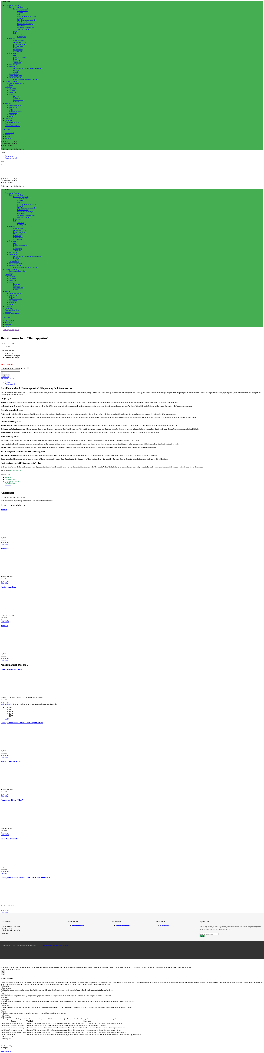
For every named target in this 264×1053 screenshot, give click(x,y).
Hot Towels (17, 48)
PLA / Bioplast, (10, 483)
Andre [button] (3, 1009)
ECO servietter (18, 46)
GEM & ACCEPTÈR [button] (8, 1037)
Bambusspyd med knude (11, 669)
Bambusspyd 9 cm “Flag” (12, 800)
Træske (4, 510)
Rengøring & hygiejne (12, 122)
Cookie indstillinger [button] (7, 969)
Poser (11, 94)
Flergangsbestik (14, 64)
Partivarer (8, 124)
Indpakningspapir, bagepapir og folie (25, 79)
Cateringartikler (14, 74)
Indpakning (12, 92)
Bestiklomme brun (15, 470)
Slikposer (16, 102)
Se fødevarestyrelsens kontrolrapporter (55, 945)
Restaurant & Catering (12, 5)
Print (2, 378)
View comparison (6, 1051)
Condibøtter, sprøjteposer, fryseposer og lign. (27, 68)
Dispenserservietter (19, 44)
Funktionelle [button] (5, 986)
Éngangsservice (14, 53)
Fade (14, 33)
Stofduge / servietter (15, 111)
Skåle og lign (17, 61)
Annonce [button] (4, 1003)
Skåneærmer (13, 113)
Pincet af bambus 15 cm (11, 761)
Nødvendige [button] (5, 1015)
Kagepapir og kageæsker (17, 83)
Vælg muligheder (6, 704)
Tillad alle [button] (17, 969)
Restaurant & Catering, (12, 481)
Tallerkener (17, 63)
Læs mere (4, 873)
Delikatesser (17, 31)
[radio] (136, 708)
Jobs (73, 925)
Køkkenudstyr (13, 66)
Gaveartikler (9, 118)
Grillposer (16, 98)
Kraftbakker (21, 18)
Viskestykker (13, 107)
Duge (15, 59)
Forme (11, 85)
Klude (11, 116)
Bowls (19, 14)
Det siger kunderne (78, 925)
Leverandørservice (122, 925)
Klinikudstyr (9, 120)
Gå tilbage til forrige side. (11, 330)
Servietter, (8, 477)
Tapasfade (20, 35)
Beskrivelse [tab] (8, 382)
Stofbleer (12, 109)
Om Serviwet (9, 133)
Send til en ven (9, 378)
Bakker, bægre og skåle (20, 9)
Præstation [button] (4, 992)
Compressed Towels (19, 42)
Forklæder (12, 115)
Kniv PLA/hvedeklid (9, 839)
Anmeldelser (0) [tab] (10, 384)
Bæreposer (16, 96)
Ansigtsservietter (18, 40)
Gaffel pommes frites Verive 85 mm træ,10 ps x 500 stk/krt (25, 877)
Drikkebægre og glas (20, 57)
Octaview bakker (22, 22)
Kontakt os (8, 135)
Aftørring (16, 72)
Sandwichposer (18, 100)
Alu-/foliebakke (22, 11)
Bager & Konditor (11, 81)
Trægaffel (5, 548)
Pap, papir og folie (15, 77)
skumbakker (21, 25)
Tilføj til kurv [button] (5, 544)
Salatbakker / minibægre (25, 24)
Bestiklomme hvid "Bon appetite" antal (13, 368)
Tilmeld (202, 936)
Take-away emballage (16, 7)
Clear (6, 719)
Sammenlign (9, 156)
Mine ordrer (163, 925)
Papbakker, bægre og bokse (26, 27)
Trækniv (4, 626)
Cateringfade (21, 37)
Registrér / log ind (11, 158)
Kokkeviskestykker (15, 105)
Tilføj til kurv (5, 375)
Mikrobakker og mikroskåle (26, 20)
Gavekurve (12, 89)
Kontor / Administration (12, 126)
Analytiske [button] (4, 997)
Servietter (12, 38)
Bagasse (20, 13)
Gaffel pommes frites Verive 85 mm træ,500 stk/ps (22, 723)
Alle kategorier (6, 129)
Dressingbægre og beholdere (26, 16)
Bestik (15, 55)
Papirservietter (17, 50)
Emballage (8, 87)
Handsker (16, 70)
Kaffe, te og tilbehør (15, 76)
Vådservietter (17, 51)
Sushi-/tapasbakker (23, 29)
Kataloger (8, 136)
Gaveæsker (12, 90)
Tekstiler (8, 103)
